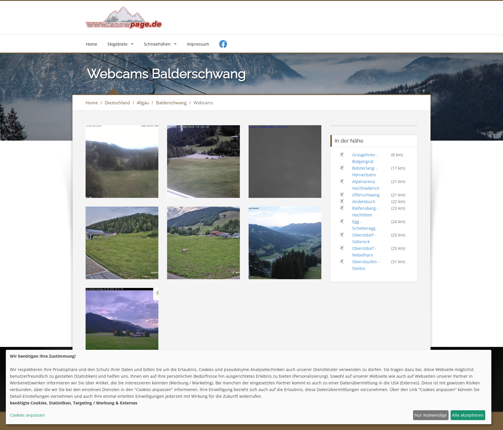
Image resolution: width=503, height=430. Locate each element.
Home (91, 44)
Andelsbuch (364, 201)
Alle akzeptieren (467, 415)
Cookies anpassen (27, 415)
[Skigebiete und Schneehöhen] (124, 17)
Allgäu (143, 102)
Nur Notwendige (431, 415)
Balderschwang (171, 102)
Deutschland (117, 102)
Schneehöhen (157, 44)
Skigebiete (117, 44)
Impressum (198, 44)
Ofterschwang (366, 195)
